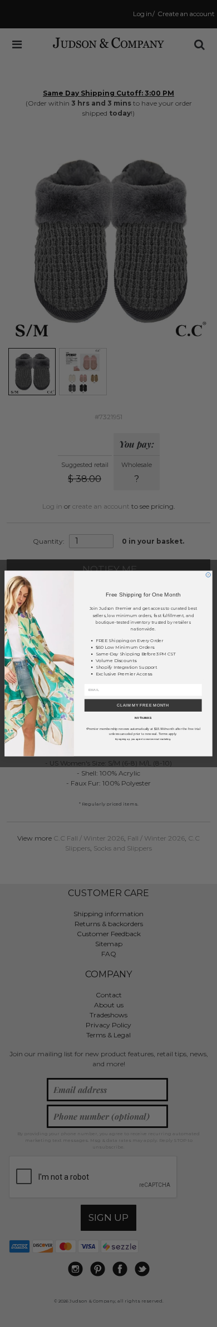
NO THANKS (143, 717)
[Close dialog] (208, 575)
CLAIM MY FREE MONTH (143, 705)
